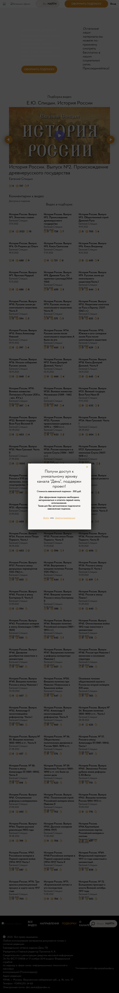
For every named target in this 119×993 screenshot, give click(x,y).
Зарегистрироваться (65, 517)
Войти (46, 517)
